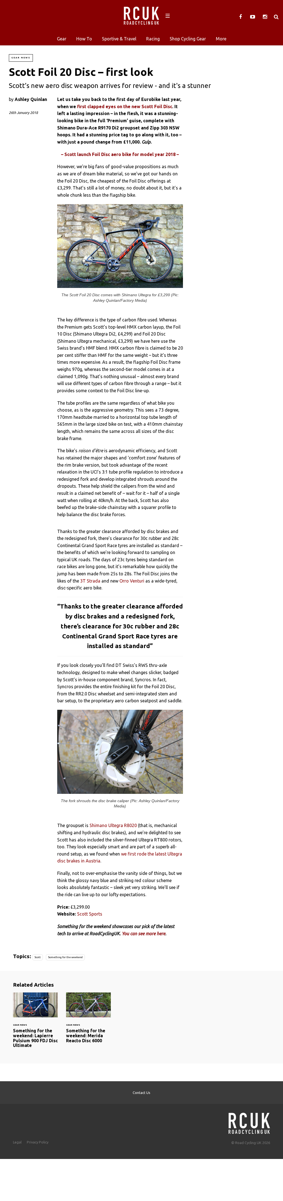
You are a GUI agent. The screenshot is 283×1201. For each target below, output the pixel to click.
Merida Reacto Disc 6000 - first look (88, 1021)
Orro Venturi (131, 580)
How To (84, 38)
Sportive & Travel (119, 38)
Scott (38, 957)
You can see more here (143, 933)
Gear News (20, 57)
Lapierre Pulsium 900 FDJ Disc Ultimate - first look (35, 1023)
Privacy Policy (37, 1142)
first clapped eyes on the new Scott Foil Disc (124, 106)
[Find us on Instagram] (265, 17)
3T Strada (90, 580)
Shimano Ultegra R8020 (113, 825)
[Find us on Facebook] (240, 17)
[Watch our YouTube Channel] (252, 17)
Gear (61, 38)
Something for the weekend (65, 957)
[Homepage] (249, 1122)
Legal (17, 1142)
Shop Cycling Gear (188, 38)
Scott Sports (89, 913)
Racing (153, 38)
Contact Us (141, 1093)
